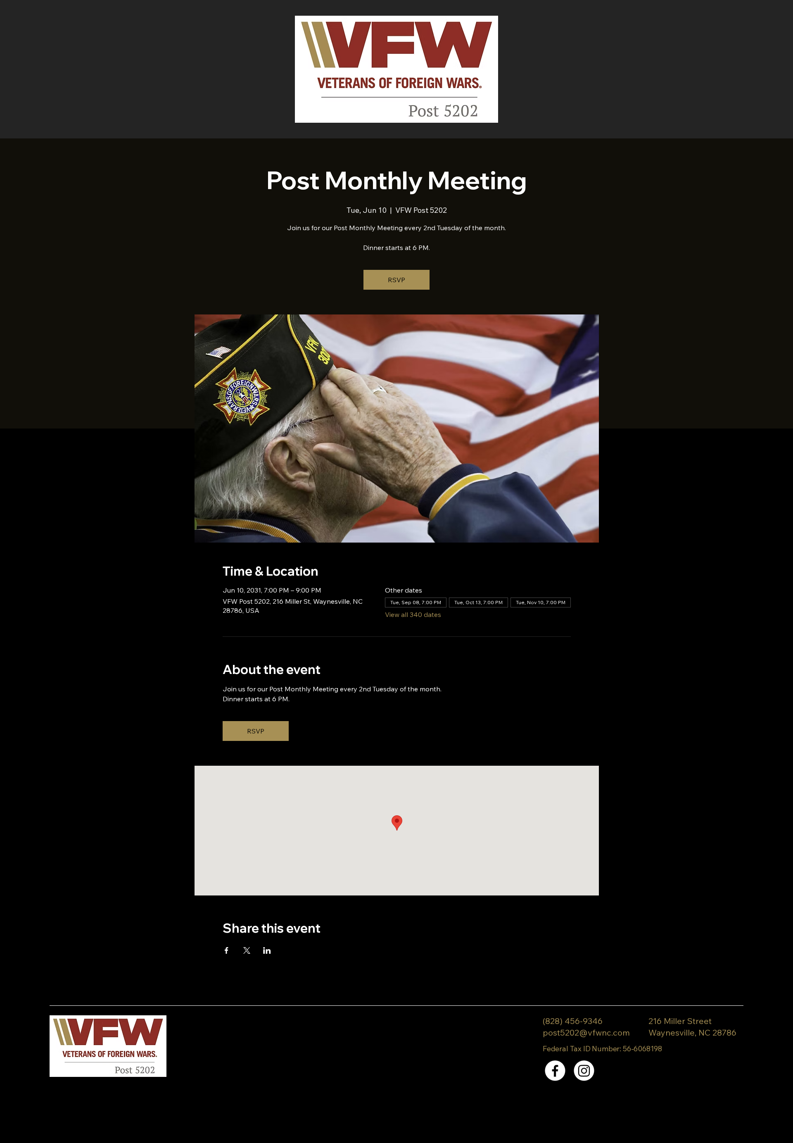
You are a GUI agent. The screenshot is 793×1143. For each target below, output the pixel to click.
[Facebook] (555, 1070)
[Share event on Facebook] (226, 950)
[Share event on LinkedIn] (267, 950)
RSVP (396, 280)
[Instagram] (584, 1070)
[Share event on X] (247, 950)
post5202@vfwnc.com (586, 1032)
